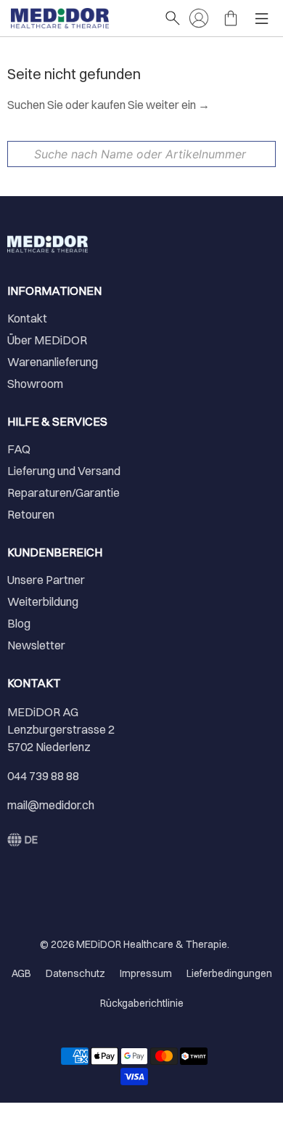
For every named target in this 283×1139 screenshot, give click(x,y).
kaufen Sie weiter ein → (150, 104)
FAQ (18, 449)
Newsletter (36, 645)
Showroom (35, 383)
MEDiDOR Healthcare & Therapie (151, 944)
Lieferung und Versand (63, 470)
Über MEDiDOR (47, 340)
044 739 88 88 (43, 776)
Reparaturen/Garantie (63, 492)
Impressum (146, 973)
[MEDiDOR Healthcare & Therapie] (80, 18)
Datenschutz (75, 973)
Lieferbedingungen (229, 973)
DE (31, 839)
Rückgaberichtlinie (142, 1003)
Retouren (30, 514)
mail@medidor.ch (50, 805)
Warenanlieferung (52, 361)
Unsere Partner (46, 579)
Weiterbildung (42, 601)
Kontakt (27, 318)
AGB (21, 973)
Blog (18, 623)
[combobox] (141, 154)
